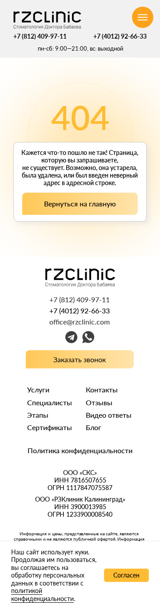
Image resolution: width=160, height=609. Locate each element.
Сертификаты (49, 427)
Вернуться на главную (80, 203)
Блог (93, 427)
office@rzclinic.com (79, 321)
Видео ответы (109, 415)
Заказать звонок (79, 359)
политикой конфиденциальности (42, 594)
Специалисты (49, 402)
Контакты (102, 389)
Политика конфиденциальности (80, 450)
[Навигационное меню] (143, 17)
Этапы (37, 415)
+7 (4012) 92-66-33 (120, 36)
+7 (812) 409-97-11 (40, 36)
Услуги (38, 389)
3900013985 (88, 506)
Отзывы (99, 402)
